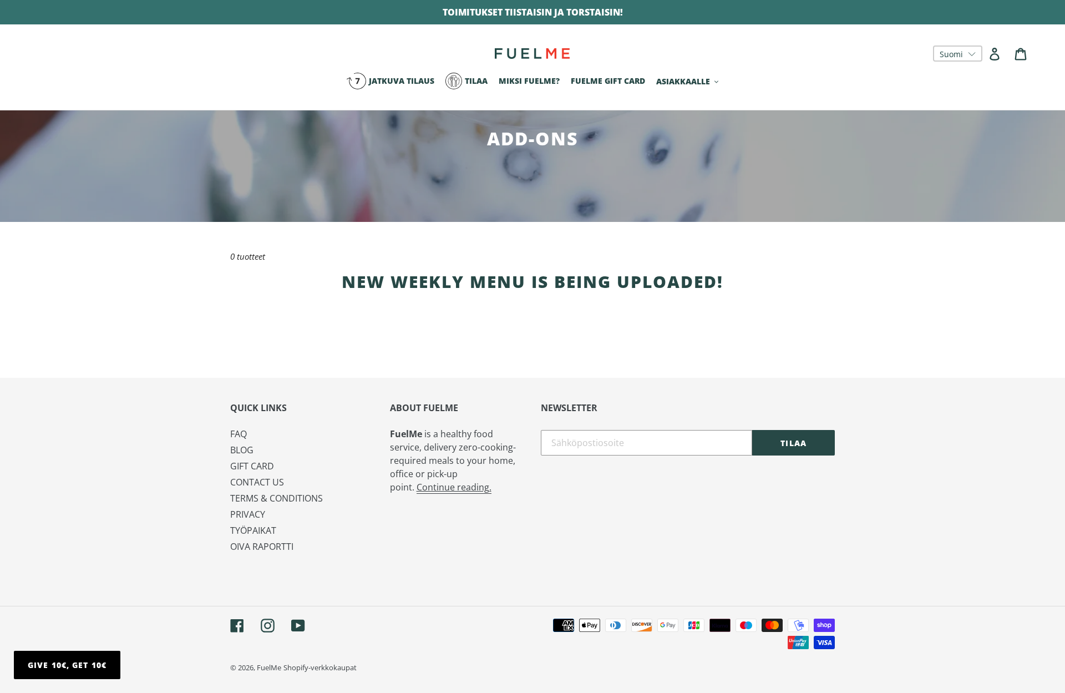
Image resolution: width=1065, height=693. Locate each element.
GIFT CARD (252, 466)
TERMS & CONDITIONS (276, 498)
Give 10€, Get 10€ (67, 665)
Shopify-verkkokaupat (320, 667)
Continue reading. (454, 487)
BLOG (241, 450)
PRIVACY (247, 514)
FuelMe (269, 667)
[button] (957, 53)
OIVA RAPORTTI (261, 546)
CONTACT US (257, 482)
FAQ (238, 434)
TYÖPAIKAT (253, 530)
